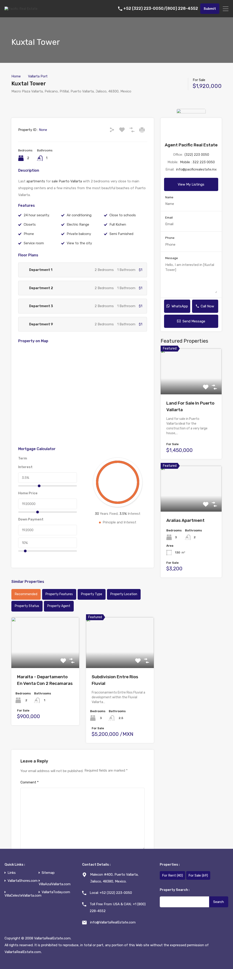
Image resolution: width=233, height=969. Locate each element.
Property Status (27, 606)
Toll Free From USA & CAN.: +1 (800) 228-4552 (118, 907)
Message (171, 258)
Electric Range (78, 224)
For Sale (198, 875)
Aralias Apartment (185, 520)
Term (22, 458)
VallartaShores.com (23, 880)
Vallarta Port (38, 76)
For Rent (172, 875)
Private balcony (79, 234)
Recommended (26, 594)
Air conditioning (79, 215)
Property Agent (58, 606)
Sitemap (48, 873)
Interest (25, 467)
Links (12, 873)
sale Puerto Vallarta (67, 181)
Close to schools (122, 215)
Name (169, 197)
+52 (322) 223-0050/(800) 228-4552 (160, 8)
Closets (30, 224)
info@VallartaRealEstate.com (113, 922)
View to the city (79, 243)
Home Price (28, 493)
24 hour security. (37, 215)
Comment (29, 782)
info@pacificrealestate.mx (196, 169)
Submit (210, 9)
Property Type (91, 594)
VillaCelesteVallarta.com (23, 895)
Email (169, 217)
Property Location (123, 594)
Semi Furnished (121, 234)
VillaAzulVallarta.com (55, 884)
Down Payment (30, 519)
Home (16, 76)
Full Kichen (117, 224)
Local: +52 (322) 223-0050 (111, 893)
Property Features (59, 594)
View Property (45, 658)
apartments (35, 181)
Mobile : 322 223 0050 (197, 162)
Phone (29, 234)
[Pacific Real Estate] (21, 9)
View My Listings (191, 184)
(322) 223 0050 (197, 155)
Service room (34, 243)
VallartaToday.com (56, 892)
